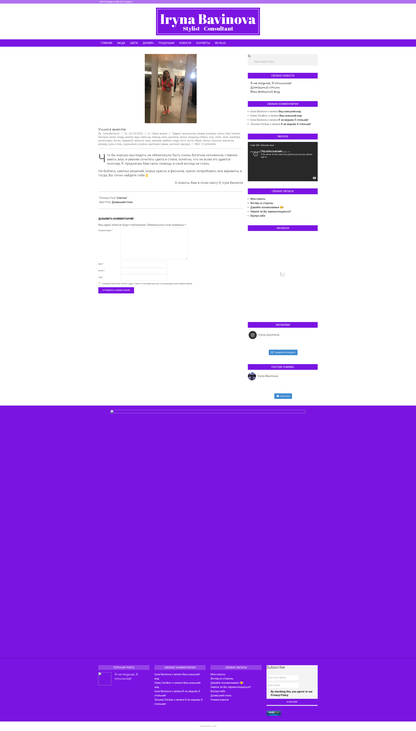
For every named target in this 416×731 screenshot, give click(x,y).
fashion (236, 133)
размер (102, 144)
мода (176, 140)
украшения (130, 144)
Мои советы (257, 198)
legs (136, 137)
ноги (183, 140)
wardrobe (234, 137)
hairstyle (103, 137)
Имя (101, 264)
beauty (201, 133)
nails (164, 137)
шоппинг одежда (179, 144)
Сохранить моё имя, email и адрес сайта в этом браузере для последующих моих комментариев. (147, 284)
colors (220, 133)
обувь (206, 140)
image (120, 137)
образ (198, 140)
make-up (145, 137)
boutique (211, 133)
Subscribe (285, 396)
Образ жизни (159, 133)
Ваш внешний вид (265, 91)
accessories (189, 133)
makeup (156, 137)
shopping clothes (198, 137)
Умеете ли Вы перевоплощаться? (270, 211)
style (225, 137)
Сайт (100, 277)
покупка (216, 140)
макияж (157, 140)
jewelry (129, 137)
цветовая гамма (158, 144)
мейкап (167, 140)
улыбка (142, 144)
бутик (117, 140)
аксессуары (105, 140)
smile (218, 137)
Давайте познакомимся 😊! (267, 207)
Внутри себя (257, 215)
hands (112, 137)
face (227, 133)
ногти (190, 140)
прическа (228, 140)
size (211, 137)
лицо (148, 140)
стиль (118, 144)
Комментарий (105, 230)
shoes (183, 137)
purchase (173, 137)
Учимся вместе (219, 699)
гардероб (127, 140)
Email (101, 271)
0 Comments (208, 144)
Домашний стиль (122, 202)
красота (139, 140)
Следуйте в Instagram (284, 352)
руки (111, 144)
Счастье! (122, 197)
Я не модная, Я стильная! (271, 83)
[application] (283, 161)
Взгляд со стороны (261, 203)
